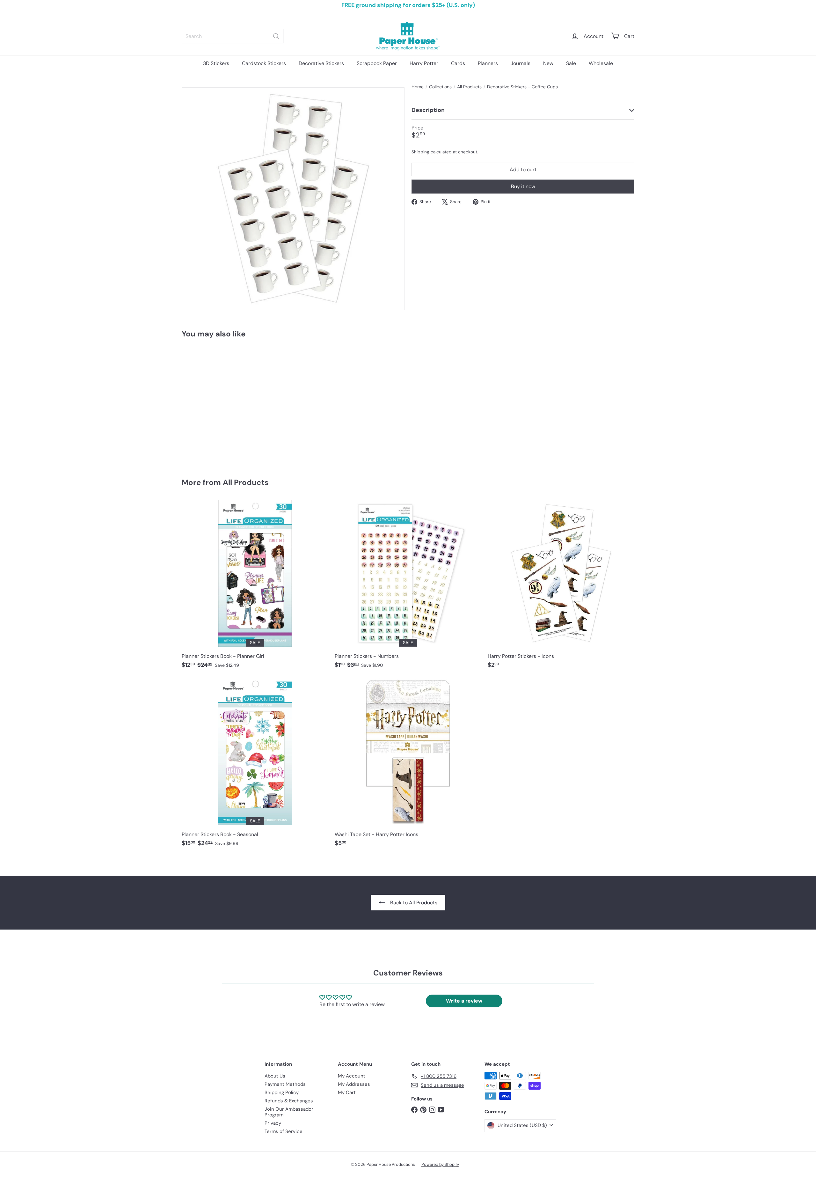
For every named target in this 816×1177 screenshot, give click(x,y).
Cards (458, 63)
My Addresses (354, 1084)
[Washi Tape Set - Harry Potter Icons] (408, 765)
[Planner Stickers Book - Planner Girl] (255, 587)
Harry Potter (424, 63)
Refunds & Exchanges (289, 1101)
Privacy (273, 1123)
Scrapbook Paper (377, 63)
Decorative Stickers (321, 63)
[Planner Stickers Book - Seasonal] (255, 765)
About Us (275, 1076)
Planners (488, 63)
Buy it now (523, 186)
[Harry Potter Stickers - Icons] (561, 587)
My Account (351, 1076)
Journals (520, 63)
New (548, 63)
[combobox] (233, 36)
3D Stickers (216, 63)
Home (418, 87)
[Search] (276, 36)
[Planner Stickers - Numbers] (408, 587)
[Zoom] (293, 199)
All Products (469, 87)
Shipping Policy (282, 1092)
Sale (571, 63)
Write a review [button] (464, 1000)
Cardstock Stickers (264, 63)
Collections (440, 87)
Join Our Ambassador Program (289, 1112)
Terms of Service (283, 1131)
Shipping (420, 151)
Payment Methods (285, 1084)
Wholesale (601, 63)
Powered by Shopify (440, 1164)
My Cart (347, 1092)
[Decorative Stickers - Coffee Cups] (217, 403)
